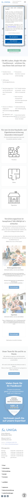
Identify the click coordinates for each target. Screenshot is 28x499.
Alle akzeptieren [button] (13, 37)
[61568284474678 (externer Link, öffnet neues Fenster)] (2, 496)
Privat (3, 465)
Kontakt (4, 474)
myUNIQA (5, 482)
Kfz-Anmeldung (6, 471)
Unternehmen (5, 468)
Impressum (5, 487)
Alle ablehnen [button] (13, 41)
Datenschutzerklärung (8, 490)
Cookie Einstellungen (7, 493)
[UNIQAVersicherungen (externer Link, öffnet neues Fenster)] (8, 496)
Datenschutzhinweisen (12, 26)
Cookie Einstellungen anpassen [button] (14, 32)
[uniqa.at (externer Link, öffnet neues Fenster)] (5, 496)
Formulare (5, 477)
